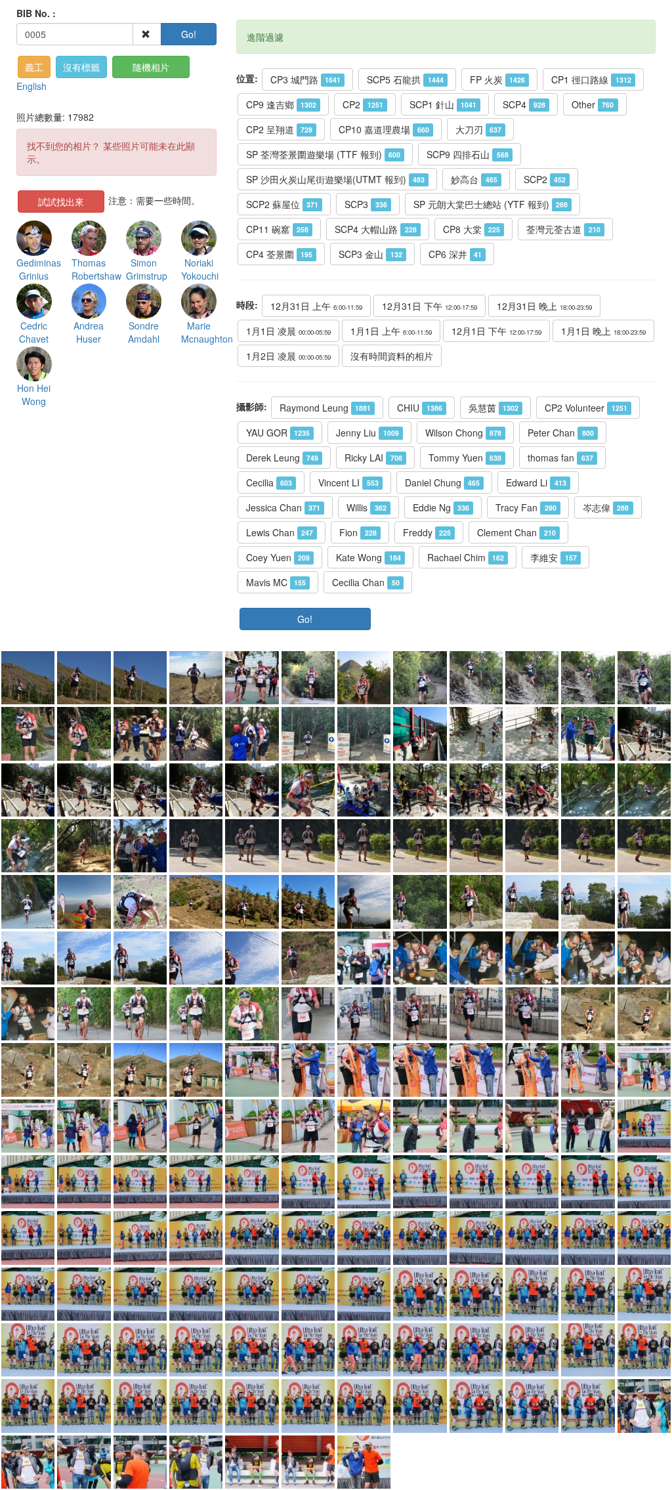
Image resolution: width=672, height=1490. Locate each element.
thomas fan (560, 457)
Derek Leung (282, 457)
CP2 (363, 104)
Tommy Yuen (465, 457)
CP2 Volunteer (586, 407)
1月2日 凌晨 (288, 355)
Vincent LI (348, 482)
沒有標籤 (81, 67)
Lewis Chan (279, 532)
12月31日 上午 (316, 305)
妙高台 (474, 179)
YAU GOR (278, 432)
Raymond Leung (325, 407)
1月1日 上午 (391, 330)
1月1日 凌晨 (288, 330)
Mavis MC (276, 582)
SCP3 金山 (370, 254)
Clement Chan (516, 532)
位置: (247, 78)
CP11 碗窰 (277, 229)
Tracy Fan (525, 507)
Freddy (427, 532)
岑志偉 (606, 507)
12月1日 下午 (496, 330)
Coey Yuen (278, 557)
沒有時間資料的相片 (391, 355)
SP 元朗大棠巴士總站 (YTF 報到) (490, 204)
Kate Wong (368, 557)
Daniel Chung (442, 482)
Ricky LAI (373, 457)
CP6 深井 (455, 254)
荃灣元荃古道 (563, 229)
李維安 (553, 557)
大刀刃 (478, 129)
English (31, 86)
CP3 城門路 (305, 79)
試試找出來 (61, 201)
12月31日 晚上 (544, 305)
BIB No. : (36, 13)
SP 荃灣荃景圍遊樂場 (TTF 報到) (323, 154)
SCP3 (366, 204)
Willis (366, 507)
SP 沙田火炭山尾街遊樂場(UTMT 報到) (335, 179)
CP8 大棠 (471, 229)
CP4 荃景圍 (279, 254)
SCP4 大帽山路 (375, 229)
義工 (34, 67)
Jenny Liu (367, 432)
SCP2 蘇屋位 (282, 204)
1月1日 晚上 (603, 330)
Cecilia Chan (365, 582)
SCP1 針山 (443, 104)
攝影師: (251, 406)
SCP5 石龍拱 (405, 79)
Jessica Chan (283, 507)
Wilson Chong (463, 432)
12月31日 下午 (429, 305)
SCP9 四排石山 (467, 154)
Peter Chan (560, 432)
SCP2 (545, 179)
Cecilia (269, 482)
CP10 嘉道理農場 (384, 129)
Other (593, 104)
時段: (247, 304)
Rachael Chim (465, 557)
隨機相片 (151, 67)
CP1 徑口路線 (591, 79)
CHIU (419, 407)
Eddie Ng (441, 507)
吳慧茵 (493, 407)
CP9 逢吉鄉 (281, 104)
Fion (357, 532)
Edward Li (536, 482)
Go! (188, 34)
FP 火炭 (497, 79)
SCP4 (524, 104)
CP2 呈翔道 (279, 129)
